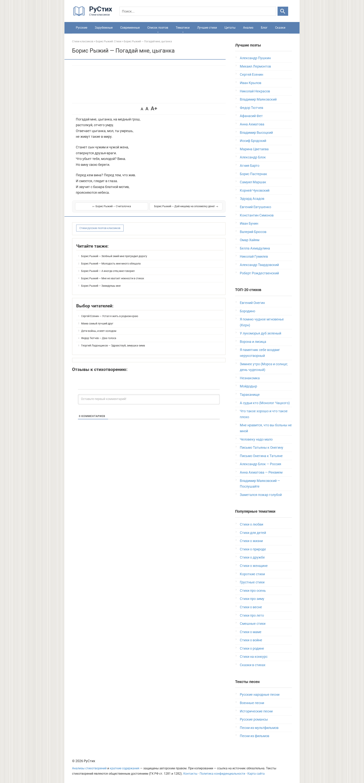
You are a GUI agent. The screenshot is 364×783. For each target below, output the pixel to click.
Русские (81, 27)
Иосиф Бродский (253, 141)
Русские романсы (254, 719)
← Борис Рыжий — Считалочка (111, 206)
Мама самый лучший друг (97, 323)
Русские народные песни (259, 694)
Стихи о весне (251, 607)
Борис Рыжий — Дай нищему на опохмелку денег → (186, 206)
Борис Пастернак (253, 174)
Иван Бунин (249, 223)
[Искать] (283, 11)
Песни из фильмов (254, 736)
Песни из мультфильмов (259, 728)
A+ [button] (154, 108)
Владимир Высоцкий (256, 133)
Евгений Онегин (252, 303)
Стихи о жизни (251, 541)
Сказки (280, 27)
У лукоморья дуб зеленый (260, 333)
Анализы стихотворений (89, 768)
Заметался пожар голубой (261, 495)
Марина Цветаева (254, 149)
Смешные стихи (252, 624)
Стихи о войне (251, 640)
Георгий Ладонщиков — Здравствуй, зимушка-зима (113, 345)
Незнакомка (250, 378)
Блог (264, 27)
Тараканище (250, 395)
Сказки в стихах (252, 665)
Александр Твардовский (259, 265)
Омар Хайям (249, 240)
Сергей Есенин (251, 74)
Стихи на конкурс (254, 657)
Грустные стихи (252, 582)
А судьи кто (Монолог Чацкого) (265, 403)
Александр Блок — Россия (260, 464)
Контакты (190, 773)
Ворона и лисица (253, 342)
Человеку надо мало (256, 439)
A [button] (142, 109)
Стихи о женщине (254, 566)
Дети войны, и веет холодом (98, 330)
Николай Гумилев (254, 256)
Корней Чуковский (254, 190)
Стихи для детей (253, 533)
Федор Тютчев (251, 108)
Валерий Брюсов (253, 232)
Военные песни (252, 703)
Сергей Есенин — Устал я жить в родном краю (109, 316)
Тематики (183, 27)
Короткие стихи (252, 574)
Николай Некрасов (255, 91)
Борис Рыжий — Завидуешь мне (101, 285)
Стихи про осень (253, 591)
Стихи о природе (253, 549)
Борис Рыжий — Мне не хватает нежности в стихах (112, 278)
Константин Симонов (257, 215)
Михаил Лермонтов (255, 66)
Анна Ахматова (252, 124)
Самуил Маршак (253, 182)
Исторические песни (256, 711)
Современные (130, 27)
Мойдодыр (248, 386)
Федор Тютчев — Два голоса (98, 338)
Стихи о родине (252, 648)
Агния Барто (249, 166)
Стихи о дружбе (252, 557)
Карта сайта (256, 773)
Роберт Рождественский (259, 273)
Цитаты (229, 27)
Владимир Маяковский (258, 99)
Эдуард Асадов (252, 199)
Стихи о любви (251, 524)
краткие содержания (124, 768)
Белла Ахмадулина (255, 248)
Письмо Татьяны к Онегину (261, 447)
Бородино (247, 311)
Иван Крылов (250, 83)
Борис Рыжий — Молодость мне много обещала (111, 263)
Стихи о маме (250, 632)
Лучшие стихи (207, 27)
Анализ (248, 27)
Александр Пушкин (255, 58)
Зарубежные (104, 27)
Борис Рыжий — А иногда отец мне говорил (108, 270)
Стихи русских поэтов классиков (99, 228)
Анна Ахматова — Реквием (261, 472)
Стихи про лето (252, 615)
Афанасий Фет (251, 116)
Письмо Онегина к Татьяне (261, 456)
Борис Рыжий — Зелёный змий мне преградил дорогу (114, 256)
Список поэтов (157, 27)
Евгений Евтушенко (255, 207)
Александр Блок (253, 157)
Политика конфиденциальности (222, 773)
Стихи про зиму (252, 599)
